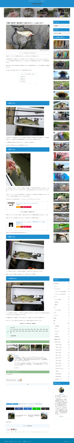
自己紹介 (6, 441)
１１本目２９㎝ (23, 81)
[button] (47, 347)
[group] (12, 348)
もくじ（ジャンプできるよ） (26, 74)
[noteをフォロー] (18, 368)
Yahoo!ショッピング (27, 226)
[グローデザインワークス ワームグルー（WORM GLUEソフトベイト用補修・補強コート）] (11, 224)
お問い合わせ (11, 441)
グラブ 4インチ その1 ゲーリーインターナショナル (27, 203)
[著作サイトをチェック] (15, 368)
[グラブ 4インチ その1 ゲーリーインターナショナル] (11, 204)
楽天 (22, 226)
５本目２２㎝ (23, 78)
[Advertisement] (27, 92)
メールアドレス (9, 374)
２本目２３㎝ (23, 76)
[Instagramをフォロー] (16, 368)
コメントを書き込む (27, 425)
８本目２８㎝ (23, 79)
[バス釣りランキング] (14, 429)
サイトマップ (29, 441)
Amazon (18, 226)
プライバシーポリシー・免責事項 (20, 441)
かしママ (16, 355)
